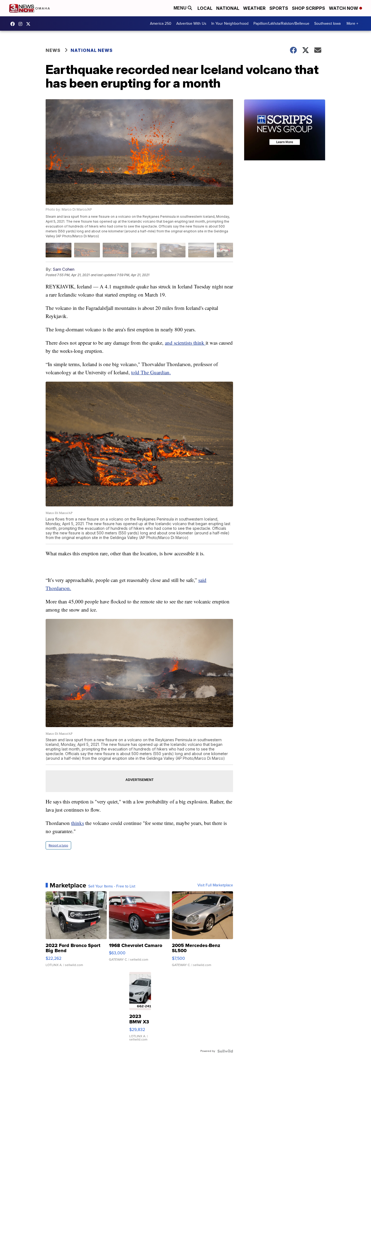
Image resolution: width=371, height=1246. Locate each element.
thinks (77, 823)
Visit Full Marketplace (215, 885)
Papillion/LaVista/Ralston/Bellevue (281, 23)
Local (204, 8)
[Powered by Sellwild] (225, 1051)
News (53, 50)
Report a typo (58, 845)
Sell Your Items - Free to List (111, 886)
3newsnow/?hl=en (21, 24)
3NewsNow (13, 24)
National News (92, 50)
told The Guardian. (151, 372)
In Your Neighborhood (230, 23)
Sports (278, 8)
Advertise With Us (191, 23)
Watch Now (344, 8)
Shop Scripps (308, 8)
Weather (254, 8)
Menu (181, 8)
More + (352, 23)
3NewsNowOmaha (29, 24)
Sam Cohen (63, 269)
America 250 (160, 23)
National (227, 8)
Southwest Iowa (327, 23)
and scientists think (185, 342)
